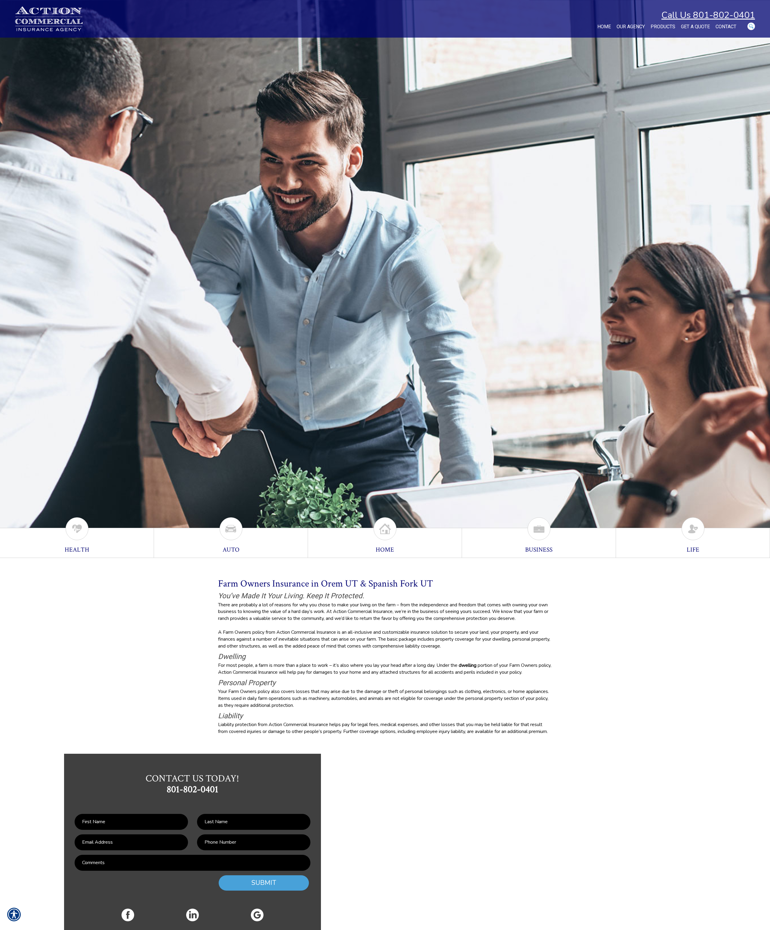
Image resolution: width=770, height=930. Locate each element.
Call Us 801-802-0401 (708, 15)
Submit (263, 882)
